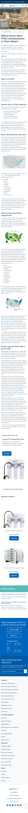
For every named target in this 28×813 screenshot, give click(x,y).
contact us (21, 426)
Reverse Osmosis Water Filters (9, 692)
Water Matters (8, 30)
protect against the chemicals (10, 75)
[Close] (26, 2)
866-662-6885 (15, 630)
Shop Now (14, 538)
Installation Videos (6, 746)
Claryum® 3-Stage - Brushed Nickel (14, 530)
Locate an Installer (6, 762)
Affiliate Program (5, 777)
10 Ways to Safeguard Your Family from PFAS (13, 594)
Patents (3, 780)
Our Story (3, 771)
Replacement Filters (6, 705)
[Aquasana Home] (14, 789)
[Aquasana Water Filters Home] (14, 5)
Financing (3, 730)
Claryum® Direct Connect (7, 390)
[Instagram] (10, 805)
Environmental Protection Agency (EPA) (11, 319)
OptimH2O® (22, 414)
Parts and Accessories (6, 708)
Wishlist (3, 736)
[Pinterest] (18, 805)
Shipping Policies (5, 724)
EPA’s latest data (7, 137)
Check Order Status (6, 721)
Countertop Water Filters (7, 699)
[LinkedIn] (20, 805)
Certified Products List (7, 758)
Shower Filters (4, 702)
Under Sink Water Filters (7, 696)
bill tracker (21, 251)
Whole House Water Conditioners (9, 689)
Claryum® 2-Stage (18, 390)
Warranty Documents (6, 752)
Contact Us (4, 718)
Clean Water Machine (20, 383)
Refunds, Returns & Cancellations (10, 727)
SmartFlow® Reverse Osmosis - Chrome (14, 568)
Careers (3, 774)
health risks (8, 109)
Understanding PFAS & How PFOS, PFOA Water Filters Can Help (13, 602)
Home (2, 30)
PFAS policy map (16, 223)
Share (4, 56)
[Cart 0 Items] (26, 5)
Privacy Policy (14, 792)
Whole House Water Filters (8, 683)
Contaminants (12, 54)
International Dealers (6, 733)
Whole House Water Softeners (9, 686)
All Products (4, 711)
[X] (13, 805)
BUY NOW (7, 453)
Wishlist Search (5, 740)
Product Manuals (5, 749)
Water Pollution (22, 54)
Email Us (15, 635)
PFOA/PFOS (4, 54)
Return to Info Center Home (14, 489)
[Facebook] (7, 805)
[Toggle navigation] (2, 5)
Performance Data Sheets (8, 755)
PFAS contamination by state (11, 205)
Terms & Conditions (14, 795)
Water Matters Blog (6, 765)
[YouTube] (15, 805)
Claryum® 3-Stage (5, 392)
